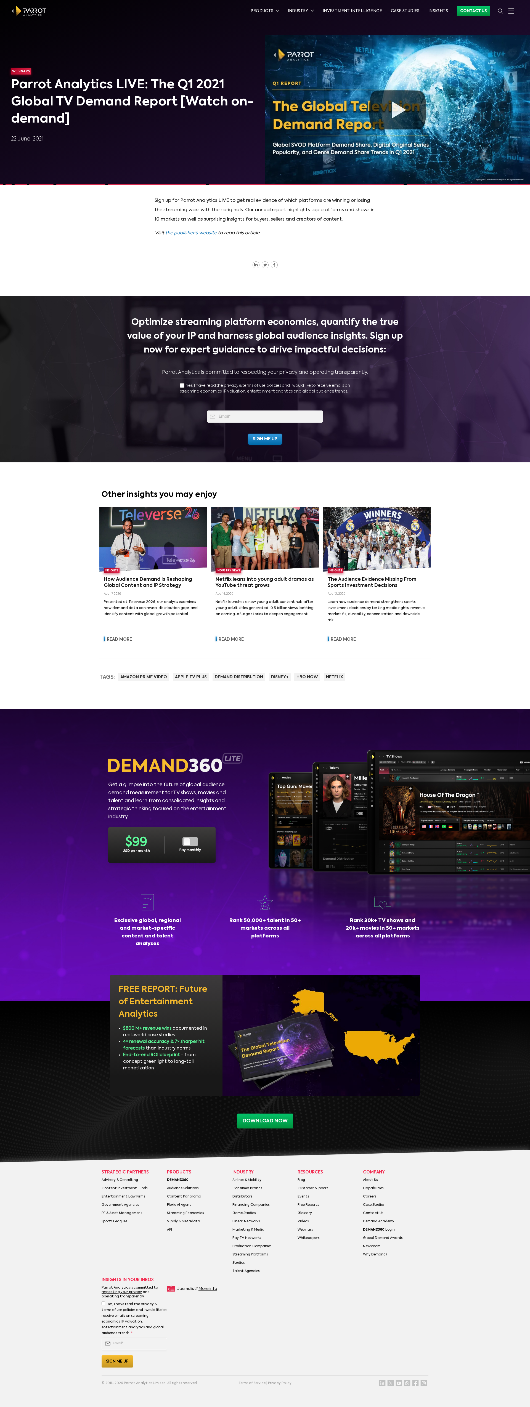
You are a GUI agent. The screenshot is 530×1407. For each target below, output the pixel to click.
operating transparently (338, 372)
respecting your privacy (269, 372)
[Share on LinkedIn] (256, 264)
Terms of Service (252, 1383)
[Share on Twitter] (265, 264)
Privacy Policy (280, 1383)
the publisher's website (191, 233)
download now (265, 1121)
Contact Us (473, 11)
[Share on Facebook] (274, 264)
